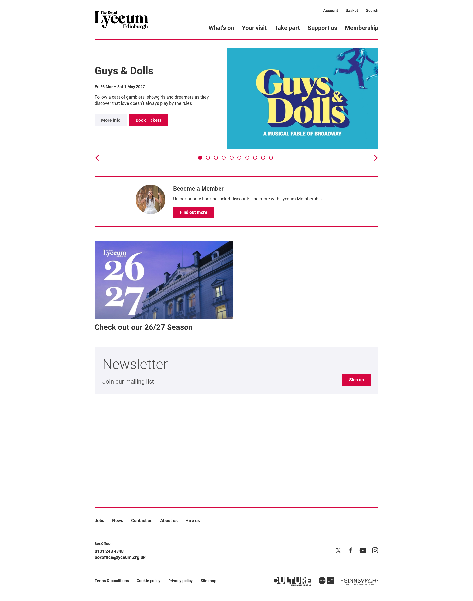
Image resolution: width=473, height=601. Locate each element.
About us (169, 520)
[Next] (375, 158)
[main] (236, 265)
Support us (322, 27)
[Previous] (98, 158)
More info (110, 120)
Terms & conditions (112, 580)
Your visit (254, 27)
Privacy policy (180, 580)
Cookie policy (148, 580)
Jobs (99, 520)
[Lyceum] (121, 19)
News (117, 520)
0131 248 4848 (109, 551)
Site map (208, 580)
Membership (361, 27)
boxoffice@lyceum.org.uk (120, 557)
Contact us (141, 520)
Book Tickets (148, 120)
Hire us (193, 520)
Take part (287, 27)
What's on (221, 27)
